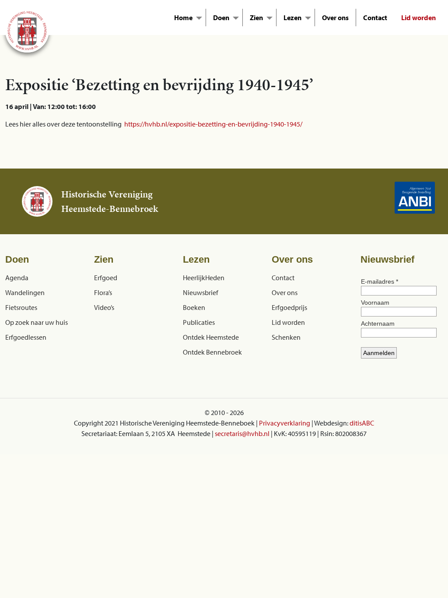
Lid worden (418, 17)
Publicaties (199, 322)
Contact (375, 17)
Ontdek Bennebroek (212, 352)
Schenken (286, 337)
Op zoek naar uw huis (36, 322)
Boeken (194, 307)
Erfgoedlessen (25, 337)
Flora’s (103, 292)
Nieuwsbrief (200, 292)
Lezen (292, 17)
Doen (221, 17)
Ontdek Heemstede (211, 337)
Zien (256, 17)
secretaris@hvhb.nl (242, 433)
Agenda (16, 277)
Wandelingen (25, 292)
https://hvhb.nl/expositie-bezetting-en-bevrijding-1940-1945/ (213, 124)
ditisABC (362, 423)
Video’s (104, 307)
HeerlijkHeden (203, 277)
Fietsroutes (21, 307)
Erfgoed (105, 277)
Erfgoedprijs (289, 307)
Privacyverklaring (284, 423)
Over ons (335, 17)
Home (183, 17)
